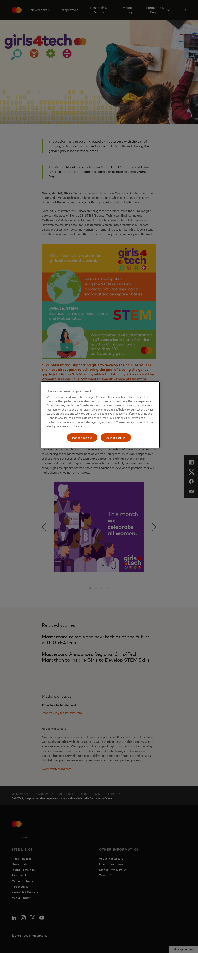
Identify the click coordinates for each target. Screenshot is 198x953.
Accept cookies (115, 437)
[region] (100, 414)
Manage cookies (82, 437)
